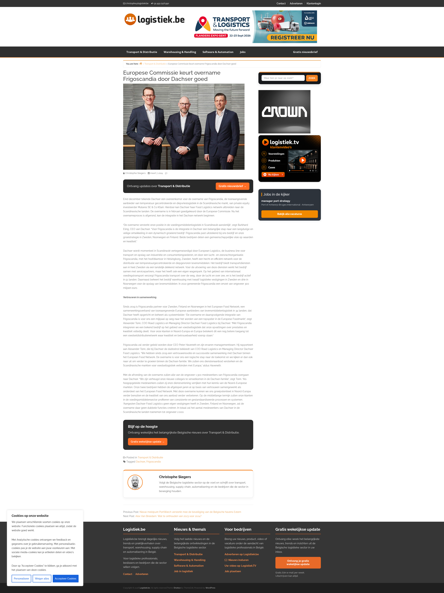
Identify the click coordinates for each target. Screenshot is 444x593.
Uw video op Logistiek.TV (240, 565)
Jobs (242, 52)
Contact (281, 3)
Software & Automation (218, 52)
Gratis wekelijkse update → (148, 441)
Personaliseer (21, 578)
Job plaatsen (233, 571)
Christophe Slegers (175, 477)
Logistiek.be (145, 588)
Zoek (312, 78)
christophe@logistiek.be (137, 3)
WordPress (210, 588)
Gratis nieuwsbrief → (232, 186)
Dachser (140, 461)
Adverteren (296, 3)
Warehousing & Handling (180, 52)
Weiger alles (42, 578)
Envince (177, 588)
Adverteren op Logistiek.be (242, 554)
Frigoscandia (153, 461)
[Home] (140, 63)
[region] (45, 548)
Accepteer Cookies (65, 578)
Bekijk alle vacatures (289, 214)
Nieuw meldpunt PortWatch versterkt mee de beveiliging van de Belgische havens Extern (190, 512)
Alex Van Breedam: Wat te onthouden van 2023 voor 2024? (168, 516)
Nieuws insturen (238, 560)
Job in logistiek (183, 571)
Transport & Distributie (141, 52)
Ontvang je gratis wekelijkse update (298, 562)
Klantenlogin (314, 3)
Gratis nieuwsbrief (305, 52)
